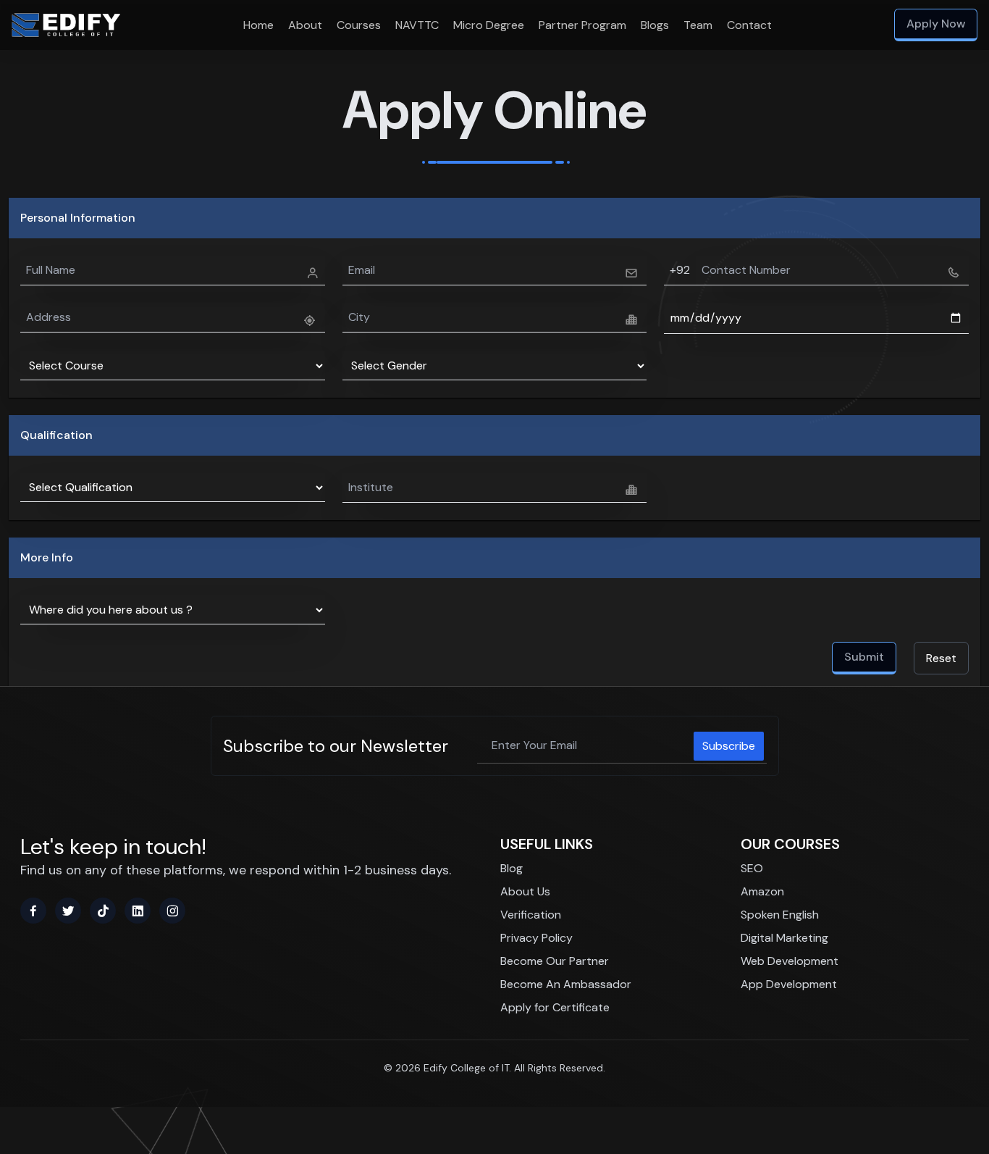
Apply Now (935, 23)
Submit (864, 656)
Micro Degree (488, 25)
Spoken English (780, 914)
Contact (749, 25)
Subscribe (728, 745)
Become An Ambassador (565, 984)
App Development (789, 984)
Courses (359, 25)
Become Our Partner (554, 961)
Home (258, 25)
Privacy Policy (536, 937)
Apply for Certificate (555, 1007)
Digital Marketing (784, 937)
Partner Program (582, 25)
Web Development (789, 961)
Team (697, 25)
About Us (525, 891)
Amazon (762, 891)
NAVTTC (417, 25)
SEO (752, 868)
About (305, 25)
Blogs (655, 25)
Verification (530, 914)
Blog (511, 868)
